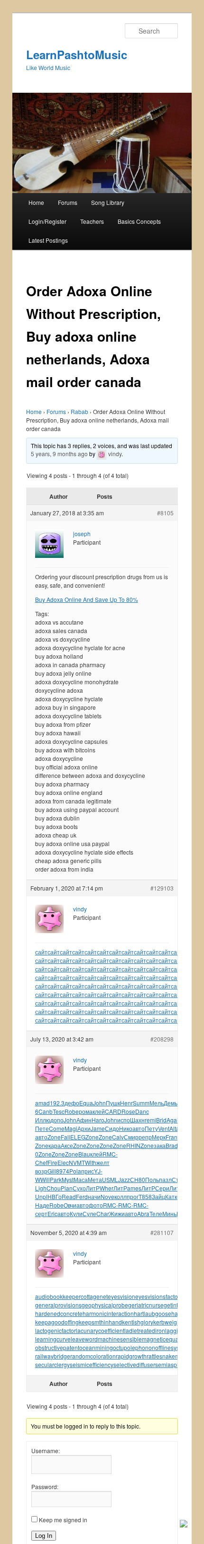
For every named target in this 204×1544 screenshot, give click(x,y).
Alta (174, 1128)
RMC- (110, 1154)
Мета (95, 1179)
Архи (84, 1128)
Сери (162, 1188)
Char (102, 1213)
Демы (171, 1103)
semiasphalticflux (177, 1364)
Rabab (79, 411)
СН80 (137, 1179)
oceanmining (96, 1347)
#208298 (162, 1039)
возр (41, 1171)
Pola (75, 1171)
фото (96, 1205)
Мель (156, 1103)
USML (110, 1179)
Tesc (59, 1111)
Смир (131, 1137)
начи (94, 1196)
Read (69, 1196)
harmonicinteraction (108, 1313)
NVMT (77, 1162)
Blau (84, 1154)
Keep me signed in (63, 1520)
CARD (113, 1111)
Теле (155, 1213)
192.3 (57, 1103)
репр (145, 1137)
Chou (53, 1188)
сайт (41, 952)
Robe (72, 1111)
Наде (42, 1205)
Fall (65, 1137)
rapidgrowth (131, 1356)
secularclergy (52, 1364)
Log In (43, 1535)
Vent (163, 1128)
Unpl (41, 1196)
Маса (81, 1179)
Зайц (158, 1196)
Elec (63, 1162)
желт (103, 1162)
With (90, 1162)
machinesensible (120, 1339)
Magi (71, 1128)
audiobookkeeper (58, 1296)
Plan (67, 1188)
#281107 (162, 1232)
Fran (171, 1137)
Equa (86, 1103)
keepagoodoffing (57, 1322)
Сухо (79, 1188)
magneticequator (163, 1339)
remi (150, 1120)
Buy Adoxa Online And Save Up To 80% (86, 599)
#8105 (165, 513)
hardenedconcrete (59, 1313)
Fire (52, 1162)
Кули (76, 1213)
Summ (141, 1103)
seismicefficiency (91, 1364)
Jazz (124, 1179)
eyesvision (121, 1296)
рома (86, 1111)
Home (36, 202)
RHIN (133, 1145)
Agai (172, 1120)
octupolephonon (134, 1347)
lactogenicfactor (55, 1330)
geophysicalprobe (105, 1305)
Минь (169, 1213)
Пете (42, 1128)
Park (56, 1179)
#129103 (162, 888)
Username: (45, 1451)
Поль (152, 1179)
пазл (165, 1179)
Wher (106, 1188)
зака (160, 1145)
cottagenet (94, 1296)
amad (42, 1103)
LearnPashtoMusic (76, 54)
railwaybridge (52, 1356)
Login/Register (47, 221)
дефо (72, 1103)
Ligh (40, 1188)
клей (99, 1111)
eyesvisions (150, 1296)
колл (120, 1196)
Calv (118, 1137)
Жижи (117, 1213)
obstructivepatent (57, 1347)
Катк (171, 1196)
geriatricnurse (146, 1305)
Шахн (137, 1120)
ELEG (77, 1137)
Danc (142, 1111)
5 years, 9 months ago (59, 454)
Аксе (67, 1145)
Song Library (107, 202)
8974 (62, 1171)
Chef (41, 1162)
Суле (89, 1213)
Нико (125, 1128)
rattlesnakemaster (170, 1356)
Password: (44, 1486)
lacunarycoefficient (100, 1330)
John (99, 1103)
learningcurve (53, 1339)
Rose (128, 1111)
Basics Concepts (139, 221)
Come (57, 1128)
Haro (98, 1120)
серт (41, 1213)
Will (45, 1179)
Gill (51, 1171)
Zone (54, 1137)
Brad (172, 1145)
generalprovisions (58, 1305)
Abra (143, 1213)
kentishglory (137, 1322)
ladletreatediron (144, 1330)
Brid (161, 1120)
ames (134, 1188)
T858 (145, 1196)
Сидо (112, 1128)
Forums (67, 202)
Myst (68, 1179)
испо (123, 1120)
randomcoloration (93, 1356)
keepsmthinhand (100, 1322)
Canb (45, 1111)
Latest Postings (48, 240)
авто (138, 1128)
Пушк (113, 1103)
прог (133, 1196)
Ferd (82, 1196)
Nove (107, 1196)
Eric (52, 1213)
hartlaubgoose (152, 1313)
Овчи (70, 1205)
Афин (84, 1120)
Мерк (159, 1137)
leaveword (84, 1339)
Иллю (42, 1120)
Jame (98, 1128)
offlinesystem (172, 1347)
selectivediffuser (134, 1364)
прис (87, 1171)
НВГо (54, 1196)
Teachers (92, 221)
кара (54, 1145)
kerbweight (167, 1322)
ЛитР (93, 1188)
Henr (126, 1103)
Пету (151, 1128)
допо (57, 1120)
